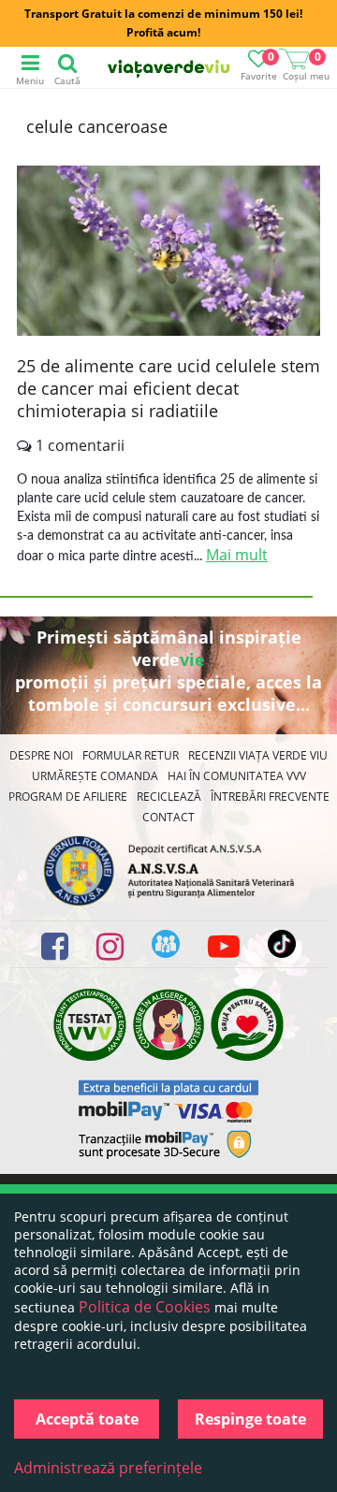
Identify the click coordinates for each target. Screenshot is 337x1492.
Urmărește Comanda (95, 776)
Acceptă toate (87, 1419)
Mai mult (237, 554)
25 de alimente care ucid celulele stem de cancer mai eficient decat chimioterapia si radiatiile (168, 388)
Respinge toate (250, 1419)
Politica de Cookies (145, 1306)
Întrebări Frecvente (270, 796)
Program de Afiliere (67, 796)
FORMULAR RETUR (130, 755)
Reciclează (169, 796)
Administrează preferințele (108, 1467)
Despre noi (41, 755)
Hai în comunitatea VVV (237, 776)
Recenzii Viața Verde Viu (258, 755)
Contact (168, 817)
